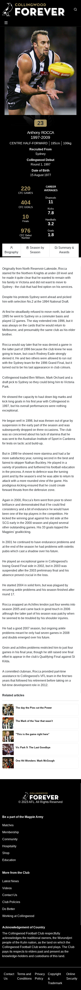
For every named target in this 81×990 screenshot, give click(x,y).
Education (9, 860)
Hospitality (9, 846)
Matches (8, 825)
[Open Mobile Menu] (6, 22)
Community (10, 839)
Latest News (10, 881)
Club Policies (11, 902)
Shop (5, 853)
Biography (11, 252)
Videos (7, 888)
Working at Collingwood (18, 916)
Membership (10, 832)
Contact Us (9, 895)
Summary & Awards (66, 250)
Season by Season (36, 250)
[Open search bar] (75, 9)
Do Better (8, 909)
